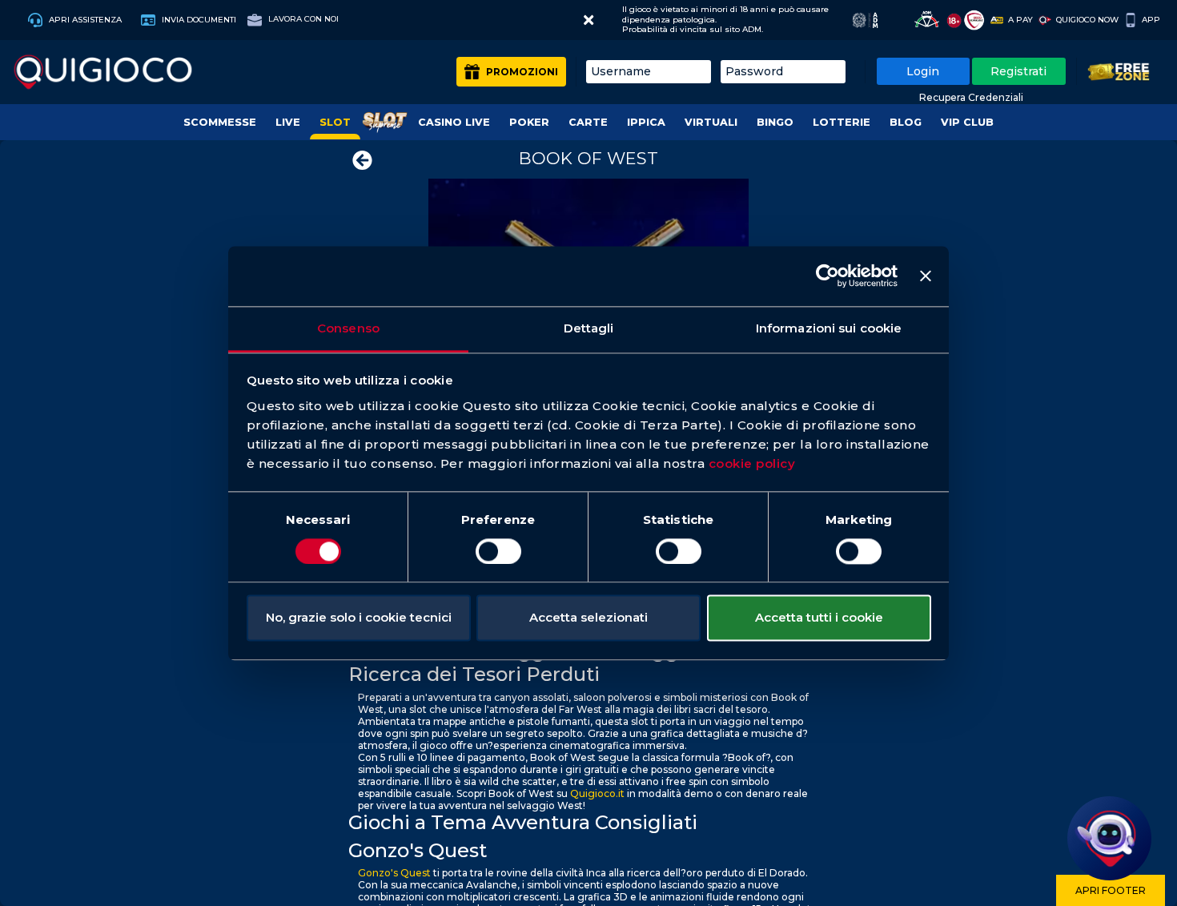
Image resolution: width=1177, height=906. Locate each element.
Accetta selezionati (588, 618)
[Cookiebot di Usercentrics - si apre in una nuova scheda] (827, 276)
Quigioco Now (1087, 19)
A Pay (1020, 19)
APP (1151, 19)
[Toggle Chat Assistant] (1109, 838)
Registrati (1018, 71)
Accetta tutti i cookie (819, 618)
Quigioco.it (597, 793)
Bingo (775, 122)
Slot (335, 122)
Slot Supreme (384, 123)
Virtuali (711, 122)
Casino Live (454, 122)
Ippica (646, 122)
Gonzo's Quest (394, 873)
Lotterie (841, 122)
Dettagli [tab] (589, 328)
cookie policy (752, 463)
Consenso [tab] (348, 328)
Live (287, 122)
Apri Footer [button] (1110, 890)
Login (922, 71)
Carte (588, 122)
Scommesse (219, 122)
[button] (588, 20)
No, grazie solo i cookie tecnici (359, 618)
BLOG (906, 122)
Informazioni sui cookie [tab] (829, 328)
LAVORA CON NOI (302, 19)
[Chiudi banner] (925, 275)
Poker (529, 122)
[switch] (498, 551)
